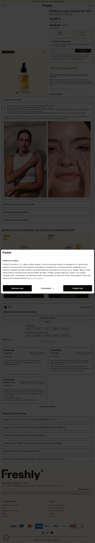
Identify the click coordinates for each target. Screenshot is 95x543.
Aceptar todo (77, 288)
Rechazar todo (17, 288)
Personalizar (46, 288)
